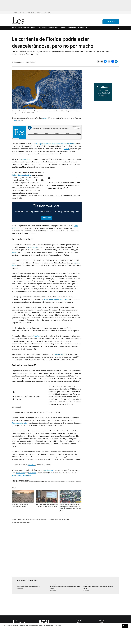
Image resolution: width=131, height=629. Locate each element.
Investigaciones (34, 247)
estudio (15, 252)
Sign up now (47, 218)
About (14, 28)
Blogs (63, 28)
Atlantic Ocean (25, 519)
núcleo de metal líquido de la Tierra (54, 299)
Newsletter (72, 28)
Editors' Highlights (54, 584)
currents (50, 519)
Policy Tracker (53, 28)
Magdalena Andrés (19, 423)
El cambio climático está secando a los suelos (20, 505)
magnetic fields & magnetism (19, 522)
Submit (101, 622)
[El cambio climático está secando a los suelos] (23, 496)
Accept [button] (125, 626)
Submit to (82, 28)
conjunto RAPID (60, 354)
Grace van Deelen (18, 62)
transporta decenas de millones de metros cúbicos (55, 144)
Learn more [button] (57, 626)
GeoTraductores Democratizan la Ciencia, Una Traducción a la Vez (47, 505)
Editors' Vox (86, 584)
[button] (47, 212)
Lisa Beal (36, 336)
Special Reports (23, 28)
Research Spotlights (21, 584)
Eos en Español (65, 519)
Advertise (101, 620)
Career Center (30, 12)
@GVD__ (31, 465)
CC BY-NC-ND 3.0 (25, 480)
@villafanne (49, 470)
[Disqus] (47, 551)
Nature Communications (22, 175)
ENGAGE (78, 622)
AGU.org (22, 12)
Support (111, 22)
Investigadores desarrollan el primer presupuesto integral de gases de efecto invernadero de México (70, 507)
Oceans (28, 522)
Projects (42, 28)
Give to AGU (47, 12)
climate (37, 519)
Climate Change (43, 519)
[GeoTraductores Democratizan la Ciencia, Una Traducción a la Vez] (47, 496)
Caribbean (31, 519)
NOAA (32, 113)
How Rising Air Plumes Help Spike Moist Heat (28, 586)
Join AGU (39, 12)
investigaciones (25, 159)
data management (56, 519)
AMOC (66, 149)
